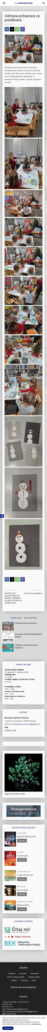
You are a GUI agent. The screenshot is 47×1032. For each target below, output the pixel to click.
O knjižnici (23, 973)
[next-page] (7, 656)
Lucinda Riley (21, 833)
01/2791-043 (10, 724)
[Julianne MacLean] (10, 875)
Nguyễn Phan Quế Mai (25, 902)
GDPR (33, 980)
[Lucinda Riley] (10, 839)
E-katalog (24, 980)
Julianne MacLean (23, 871)
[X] (12, 29)
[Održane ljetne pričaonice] (8, 626)
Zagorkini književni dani (15, 794)
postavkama (36, 1024)
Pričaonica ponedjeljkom (33, 593)
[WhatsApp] (17, 29)
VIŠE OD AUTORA (30, 618)
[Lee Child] (10, 858)
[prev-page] (3, 656)
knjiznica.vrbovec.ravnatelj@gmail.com (24, 1011)
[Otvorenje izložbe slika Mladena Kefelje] (8, 637)
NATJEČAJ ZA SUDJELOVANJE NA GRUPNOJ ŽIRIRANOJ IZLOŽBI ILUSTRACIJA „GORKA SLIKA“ (13, 598)
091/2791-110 (7, 1007)
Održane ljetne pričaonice (26, 623)
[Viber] (22, 29)
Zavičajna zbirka (34, 977)
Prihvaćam (7, 1028)
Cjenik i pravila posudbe (15, 977)
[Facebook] (7, 29)
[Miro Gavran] (10, 890)
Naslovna (11, 973)
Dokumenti (34, 973)
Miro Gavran (21, 887)
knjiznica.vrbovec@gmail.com (28, 724)
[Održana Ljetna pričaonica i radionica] (8, 648)
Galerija (14, 980)
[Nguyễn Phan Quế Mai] (10, 905)
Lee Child (20, 852)
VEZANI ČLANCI (16, 618)
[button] (4, 3)
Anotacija (22, 841)
